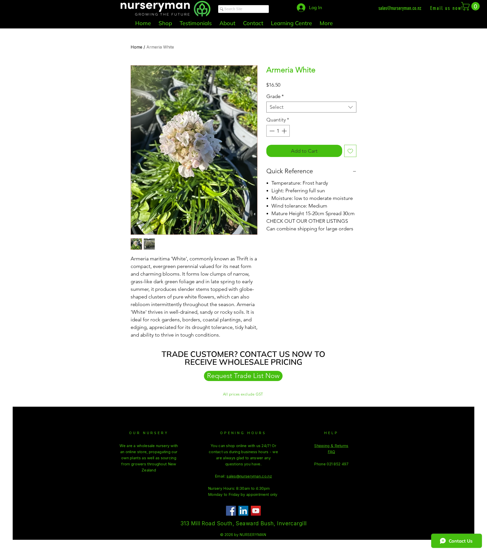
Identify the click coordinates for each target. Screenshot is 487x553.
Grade (275, 96)
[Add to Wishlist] (350, 151)
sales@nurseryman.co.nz (399, 8)
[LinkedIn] (243, 511)
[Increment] (284, 130)
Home (136, 47)
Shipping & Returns (331, 445)
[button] (471, 6)
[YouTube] (256, 511)
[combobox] (311, 107)
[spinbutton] (278, 130)
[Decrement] (271, 130)
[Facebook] (231, 511)
